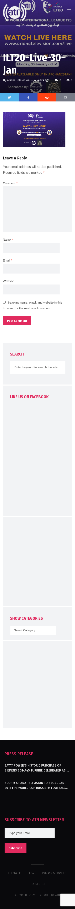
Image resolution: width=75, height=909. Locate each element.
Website (8, 281)
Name (8, 239)
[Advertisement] (37, 562)
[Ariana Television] (15, 12)
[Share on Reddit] (47, 97)
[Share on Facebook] (28, 97)
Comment (10, 183)
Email (7, 260)
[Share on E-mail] (65, 97)
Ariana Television (18, 80)
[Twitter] (9, 97)
